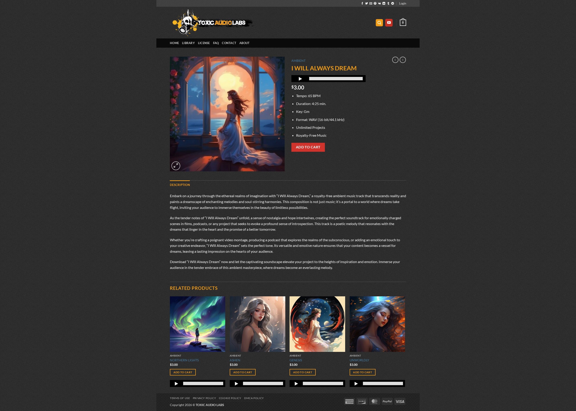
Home (174, 43)
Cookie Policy (230, 398)
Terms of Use (180, 398)
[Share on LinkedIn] (383, 3)
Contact (229, 43)
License (204, 43)
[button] (402, 3)
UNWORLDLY (359, 360)
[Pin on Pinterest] (375, 3)
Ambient (298, 61)
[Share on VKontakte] (379, 3)
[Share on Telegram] (392, 3)
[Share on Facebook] (362, 3)
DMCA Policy (254, 398)
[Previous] (170, 344)
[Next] (404, 344)
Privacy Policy (204, 398)
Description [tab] (180, 185)
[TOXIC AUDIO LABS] (212, 22)
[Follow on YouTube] (389, 23)
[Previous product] (403, 60)
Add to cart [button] (182, 372)
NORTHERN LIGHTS (184, 360)
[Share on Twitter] (366, 3)
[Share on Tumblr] (388, 3)
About (244, 43)
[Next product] (395, 60)
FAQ (216, 43)
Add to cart (308, 147)
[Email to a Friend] (370, 3)
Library (188, 43)
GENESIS (296, 360)
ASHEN (235, 360)
